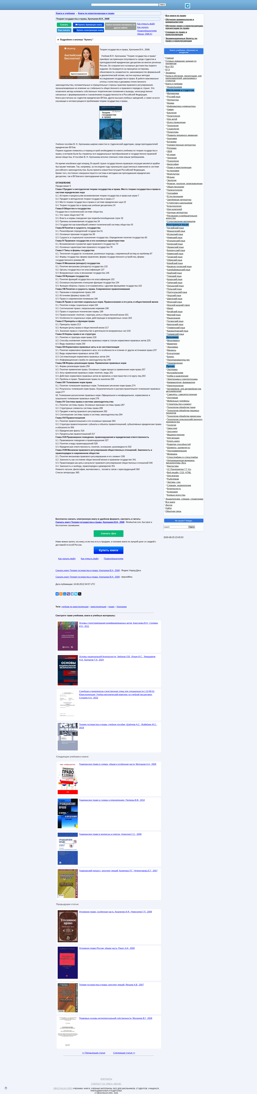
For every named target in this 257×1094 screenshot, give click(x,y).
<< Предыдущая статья (93, 1053)
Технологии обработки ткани (181, 407)
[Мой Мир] (64, 593)
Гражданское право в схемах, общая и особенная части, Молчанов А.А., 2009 (117, 764)
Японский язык (174, 302)
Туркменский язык (176, 328)
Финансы (171, 350)
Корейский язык (175, 263)
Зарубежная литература (179, 200)
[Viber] (68, 593)
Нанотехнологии (175, 385)
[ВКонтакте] (57, 593)
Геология (171, 425)
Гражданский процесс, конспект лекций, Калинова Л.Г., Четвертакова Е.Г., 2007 (118, 871)
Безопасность (174, 489)
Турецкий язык (174, 276)
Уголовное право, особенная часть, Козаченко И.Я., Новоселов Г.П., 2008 (115, 912)
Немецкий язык (174, 237)
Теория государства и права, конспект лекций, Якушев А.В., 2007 (111, 985)
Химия (170, 109)
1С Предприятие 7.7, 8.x (179, 469)
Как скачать (143, 27)
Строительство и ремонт (179, 404)
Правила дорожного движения (182, 135)
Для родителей (174, 209)
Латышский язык (175, 286)
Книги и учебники (173, 84)
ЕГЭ (167, 70)
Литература (173, 100)
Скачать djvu (108, 533)
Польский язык (174, 289)
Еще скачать (64, 30)
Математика (173, 93)
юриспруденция (98, 607)
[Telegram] (72, 593)
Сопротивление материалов (181, 221)
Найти (168, 508)
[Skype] (76, 593)
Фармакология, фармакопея (181, 382)
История (171, 154)
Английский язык (175, 228)
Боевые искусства (176, 495)
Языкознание (173, 318)
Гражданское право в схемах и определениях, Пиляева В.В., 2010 (112, 800)
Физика (170, 103)
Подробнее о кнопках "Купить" (76, 40)
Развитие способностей (179, 444)
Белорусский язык (176, 250)
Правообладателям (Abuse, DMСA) (147, 32)
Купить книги (108, 550)
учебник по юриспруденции (74, 607)
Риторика (171, 148)
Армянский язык (175, 253)
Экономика (172, 347)
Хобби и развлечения (177, 376)
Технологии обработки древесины (184, 416)
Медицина (172, 454)
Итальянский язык (176, 241)
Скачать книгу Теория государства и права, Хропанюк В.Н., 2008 (90, 522)
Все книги (170, 502)
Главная (169, 58)
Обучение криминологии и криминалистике (179, 20)
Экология (171, 180)
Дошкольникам (174, 87)
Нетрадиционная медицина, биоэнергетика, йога (180, 461)
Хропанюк (122, 607)
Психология (173, 161)
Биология (172, 113)
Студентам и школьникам (179, 203)
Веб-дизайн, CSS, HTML (179, 472)
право (111, 607)
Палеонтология (174, 190)
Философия (173, 164)
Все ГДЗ (169, 66)
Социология (173, 129)
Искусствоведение (176, 122)
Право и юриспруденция (179, 167)
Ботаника (171, 142)
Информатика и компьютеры (181, 106)
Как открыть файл (146, 24)
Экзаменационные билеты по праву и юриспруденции (181, 39)
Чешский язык (174, 295)
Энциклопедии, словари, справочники (184, 499)
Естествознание (175, 196)
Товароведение (175, 363)
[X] (79, 593)
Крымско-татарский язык (179, 266)
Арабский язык (174, 273)
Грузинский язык (175, 321)
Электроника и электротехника (182, 379)
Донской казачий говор (178, 305)
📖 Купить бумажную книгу (88, 24)
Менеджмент (173, 340)
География (172, 193)
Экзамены (170, 73)
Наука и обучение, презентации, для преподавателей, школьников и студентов (183, 78)
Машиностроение (176, 435)
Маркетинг (172, 344)
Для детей (172, 119)
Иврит (170, 308)
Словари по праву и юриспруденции (176, 33)
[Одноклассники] (61, 593)
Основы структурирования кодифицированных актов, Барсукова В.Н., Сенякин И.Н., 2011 (118, 624)
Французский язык (176, 231)
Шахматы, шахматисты (178, 447)
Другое (168, 505)
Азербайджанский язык (178, 270)
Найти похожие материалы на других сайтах (120, 26)
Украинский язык (175, 247)
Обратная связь (173, 511)
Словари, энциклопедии (179, 485)
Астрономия (173, 171)
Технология (173, 125)
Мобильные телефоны (178, 401)
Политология (173, 116)
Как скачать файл (66, 559)
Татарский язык (174, 257)
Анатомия (172, 138)
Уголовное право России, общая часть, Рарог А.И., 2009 (107, 948)
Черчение (172, 158)
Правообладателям (113, 559)
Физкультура (173, 174)
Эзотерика (172, 369)
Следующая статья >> (124, 1053)
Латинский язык (175, 244)
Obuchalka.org (62, 1088)
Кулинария (172, 492)
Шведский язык (174, 299)
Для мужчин (173, 476)
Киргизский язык (175, 324)
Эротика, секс (174, 482)
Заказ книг (172, 428)
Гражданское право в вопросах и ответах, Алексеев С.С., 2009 (110, 834)
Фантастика (173, 466)
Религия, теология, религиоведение (185, 183)
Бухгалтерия (173, 353)
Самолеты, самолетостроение (182, 394)
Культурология (174, 206)
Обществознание (175, 187)
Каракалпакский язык (177, 331)
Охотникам (172, 398)
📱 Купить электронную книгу (88, 30)
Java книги (172, 431)
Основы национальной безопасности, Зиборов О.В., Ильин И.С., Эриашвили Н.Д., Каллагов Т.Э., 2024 (117, 658)
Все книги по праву (175, 15)
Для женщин (173, 438)
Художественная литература (181, 145)
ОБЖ (169, 151)
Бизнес (170, 356)
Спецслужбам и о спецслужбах (182, 457)
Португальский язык (177, 292)
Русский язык (173, 97)
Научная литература (177, 212)
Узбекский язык (174, 260)
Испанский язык (175, 234)
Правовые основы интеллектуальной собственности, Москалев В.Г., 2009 (115, 1018)
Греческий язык (174, 282)
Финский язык (174, 315)
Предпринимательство (178, 360)
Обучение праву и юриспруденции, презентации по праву (184, 27)
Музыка (171, 177)
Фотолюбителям (175, 373)
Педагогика (172, 132)
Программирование (177, 451)
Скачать (64, 24)
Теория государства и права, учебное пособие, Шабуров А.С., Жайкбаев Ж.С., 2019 (118, 726)
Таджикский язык (175, 334)
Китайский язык (174, 311)
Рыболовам (173, 479)
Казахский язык (174, 279)
